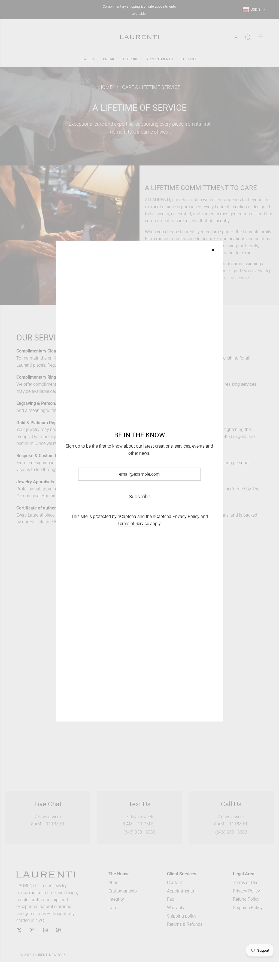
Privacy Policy (185, 516)
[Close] (213, 250)
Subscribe (139, 496)
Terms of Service (133, 523)
